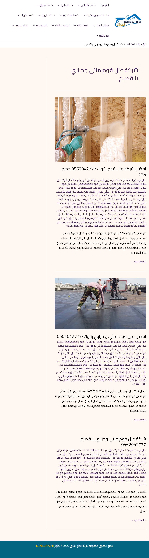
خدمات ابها (67, 5)
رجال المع (104, 35)
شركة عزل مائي (105, 199)
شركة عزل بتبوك (137, 195)
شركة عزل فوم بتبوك (74, 195)
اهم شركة (131, 191)
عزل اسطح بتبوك (137, 341)
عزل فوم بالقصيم (137, 450)
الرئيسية (105, 5)
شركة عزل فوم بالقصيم (98, 195)
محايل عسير (21, 25)
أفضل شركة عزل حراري (116, 180)
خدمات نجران (48, 15)
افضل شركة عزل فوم (128, 183)
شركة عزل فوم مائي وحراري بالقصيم (102, 353)
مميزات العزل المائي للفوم (124, 372)
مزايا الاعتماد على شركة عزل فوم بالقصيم (124, 214)
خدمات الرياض (88, 5)
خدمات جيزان (46, 5)
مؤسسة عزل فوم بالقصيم (103, 210)
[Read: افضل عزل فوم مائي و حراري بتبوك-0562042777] (100, 303)
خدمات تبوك (27, 15)
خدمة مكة (82, 25)
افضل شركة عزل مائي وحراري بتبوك (120, 187)
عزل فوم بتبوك (138, 180)
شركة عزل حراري (119, 195)
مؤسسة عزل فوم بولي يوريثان (72, 210)
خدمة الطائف (62, 25)
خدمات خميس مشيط (98, 15)
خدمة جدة (41, 25)
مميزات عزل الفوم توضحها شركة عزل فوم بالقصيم (105, 218)
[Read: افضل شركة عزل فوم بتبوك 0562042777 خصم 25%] (100, 129)
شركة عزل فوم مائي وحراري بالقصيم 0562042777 (113, 442)
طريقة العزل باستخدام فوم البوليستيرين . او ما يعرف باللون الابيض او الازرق (102, 201)
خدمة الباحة (103, 25)
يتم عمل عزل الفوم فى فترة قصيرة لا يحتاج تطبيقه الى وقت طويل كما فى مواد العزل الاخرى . (101, 223)
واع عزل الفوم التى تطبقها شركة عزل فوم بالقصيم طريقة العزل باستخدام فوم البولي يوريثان (102, 220)
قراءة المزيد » (139, 261)
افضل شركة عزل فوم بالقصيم (100, 183)
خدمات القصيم (70, 15)
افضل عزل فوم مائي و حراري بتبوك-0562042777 (101, 336)
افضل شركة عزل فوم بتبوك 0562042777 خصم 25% (104, 172)
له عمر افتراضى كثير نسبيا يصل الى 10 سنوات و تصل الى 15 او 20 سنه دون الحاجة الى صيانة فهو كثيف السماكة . (101, 207)
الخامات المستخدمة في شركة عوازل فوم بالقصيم (95, 345)
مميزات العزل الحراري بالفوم (87, 214)
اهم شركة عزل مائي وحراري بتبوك (107, 191)
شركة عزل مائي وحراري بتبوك (80, 199)
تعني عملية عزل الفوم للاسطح (73, 191)
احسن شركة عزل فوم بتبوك (89, 180)
